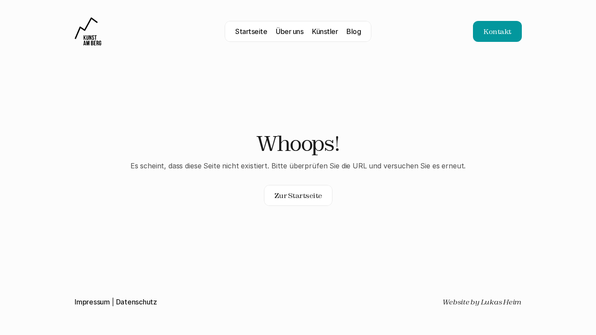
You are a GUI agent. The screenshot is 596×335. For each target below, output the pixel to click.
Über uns (289, 31)
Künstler (325, 31)
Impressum (92, 301)
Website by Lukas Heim (481, 301)
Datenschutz (136, 301)
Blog (353, 31)
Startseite (251, 31)
